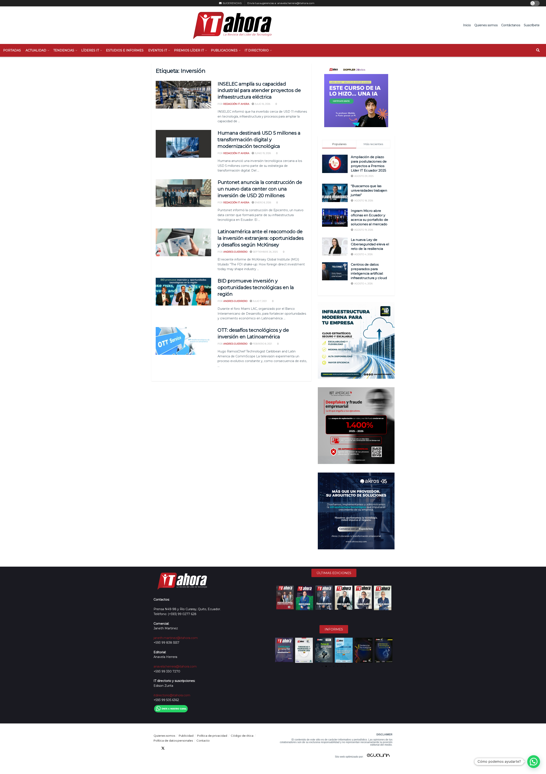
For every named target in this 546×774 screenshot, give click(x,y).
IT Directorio (257, 50)
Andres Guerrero (235, 251)
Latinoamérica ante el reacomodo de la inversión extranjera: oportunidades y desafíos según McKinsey (260, 238)
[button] (278, 650)
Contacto (203, 740)
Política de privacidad (212, 735)
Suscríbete (532, 25)
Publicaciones (224, 50)
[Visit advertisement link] (356, 95)
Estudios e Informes (125, 50)
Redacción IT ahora (236, 103)
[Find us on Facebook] (155, 748)
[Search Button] (538, 50)
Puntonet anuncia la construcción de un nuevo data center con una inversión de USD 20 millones (260, 188)
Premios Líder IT (189, 50)
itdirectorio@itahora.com (172, 695)
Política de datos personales (173, 740)
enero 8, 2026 (262, 202)
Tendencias (63, 50)
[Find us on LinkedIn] (170, 748)
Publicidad (186, 735)
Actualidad (36, 50)
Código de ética (242, 735)
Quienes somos (486, 25)
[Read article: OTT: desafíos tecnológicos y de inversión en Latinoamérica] (183, 341)
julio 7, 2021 (259, 301)
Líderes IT (90, 50)
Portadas (12, 50)
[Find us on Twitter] (163, 748)
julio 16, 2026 (262, 103)
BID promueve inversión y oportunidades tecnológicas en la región (256, 287)
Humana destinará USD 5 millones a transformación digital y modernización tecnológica (259, 139)
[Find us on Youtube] (178, 748)
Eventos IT (157, 50)
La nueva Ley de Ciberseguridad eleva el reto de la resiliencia (370, 244)
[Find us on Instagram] (186, 748)
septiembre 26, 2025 (265, 251)
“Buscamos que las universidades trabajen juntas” (369, 190)
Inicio (467, 25)
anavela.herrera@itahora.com (295, 3)
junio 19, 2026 (262, 153)
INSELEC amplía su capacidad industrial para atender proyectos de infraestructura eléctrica (259, 90)
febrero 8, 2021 (262, 343)
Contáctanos (510, 25)
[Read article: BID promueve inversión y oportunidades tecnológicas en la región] (183, 292)
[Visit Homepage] (230, 25)
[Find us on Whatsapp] (193, 748)
